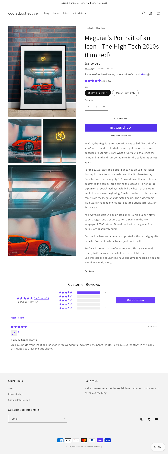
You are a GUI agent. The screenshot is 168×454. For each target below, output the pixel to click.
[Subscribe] (63, 419)
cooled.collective (79, 446)
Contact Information (19, 399)
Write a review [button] (135, 300)
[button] (79, 13)
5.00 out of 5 (41, 298)
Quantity (89, 100)
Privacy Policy (15, 394)
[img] (19, 327)
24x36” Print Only (125, 92)
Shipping (89, 68)
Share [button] (91, 271)
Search (11, 388)
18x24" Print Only (97, 92)
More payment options (121, 135)
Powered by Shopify (94, 446)
